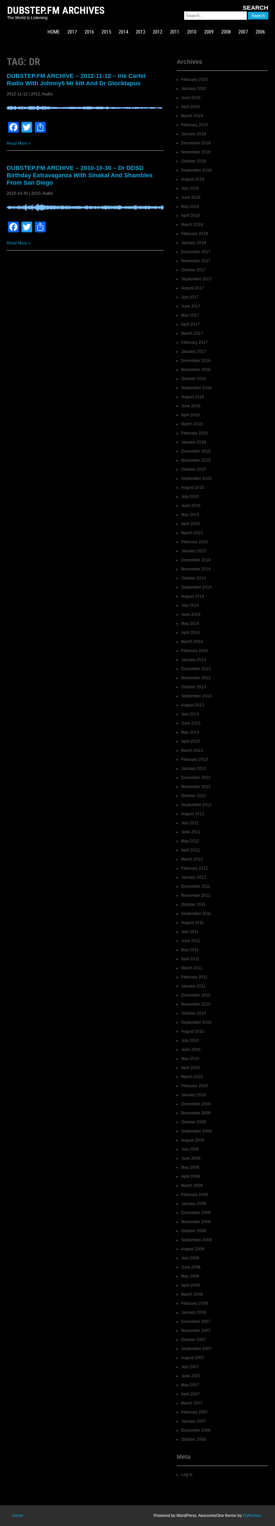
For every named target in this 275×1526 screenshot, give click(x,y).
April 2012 (190, 850)
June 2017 (191, 306)
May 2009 (190, 1167)
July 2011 (190, 931)
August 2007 (192, 1357)
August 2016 (192, 397)
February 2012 (194, 868)
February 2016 (194, 433)
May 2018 (190, 206)
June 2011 (190, 940)
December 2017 (196, 251)
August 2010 (192, 1031)
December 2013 (196, 668)
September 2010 (196, 1022)
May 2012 (190, 841)
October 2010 (193, 1013)
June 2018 (191, 197)
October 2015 (193, 469)
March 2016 (192, 424)
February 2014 (194, 650)
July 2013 (190, 714)
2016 (89, 32)
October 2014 (193, 578)
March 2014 (192, 641)
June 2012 (191, 832)
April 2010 (190, 1067)
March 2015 (192, 532)
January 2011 (193, 986)
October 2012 (193, 795)
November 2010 (196, 1004)
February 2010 (194, 1085)
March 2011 (192, 968)
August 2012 (192, 814)
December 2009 (196, 1104)
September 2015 (196, 478)
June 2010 (191, 1049)
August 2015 (192, 487)
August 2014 (192, 596)
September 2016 (196, 387)
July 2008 (190, 1258)
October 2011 (193, 904)
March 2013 (192, 750)
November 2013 (196, 678)
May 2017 (190, 315)
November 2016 (196, 369)
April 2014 (190, 632)
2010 (192, 32)
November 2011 (195, 895)
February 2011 (194, 977)
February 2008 (194, 1303)
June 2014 (191, 614)
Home (17, 1515)
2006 (260, 32)
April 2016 (190, 415)
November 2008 (196, 1221)
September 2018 (196, 170)
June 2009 (191, 1158)
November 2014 (196, 569)
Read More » (19, 143)
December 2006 (196, 1430)
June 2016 (191, 406)
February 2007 (194, 1412)
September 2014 (196, 587)
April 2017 (190, 324)
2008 (226, 32)
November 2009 (196, 1113)
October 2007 (193, 1339)
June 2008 (191, 1267)
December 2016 (196, 360)
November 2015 (196, 460)
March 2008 (192, 1294)
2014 (123, 32)
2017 (72, 32)
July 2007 (190, 1367)
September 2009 (196, 1131)
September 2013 (196, 696)
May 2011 (190, 949)
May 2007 (190, 1385)
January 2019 (193, 134)
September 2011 (196, 913)
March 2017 (192, 333)
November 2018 (196, 152)
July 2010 (190, 1040)
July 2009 (190, 1149)
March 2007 (192, 1403)
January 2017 (193, 351)
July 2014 (190, 605)
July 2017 (190, 297)
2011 (174, 32)
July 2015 (190, 496)
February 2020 (194, 79)
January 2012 (193, 877)
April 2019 (190, 106)
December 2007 (196, 1321)
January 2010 (193, 1095)
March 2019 (192, 115)
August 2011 (192, 922)
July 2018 (190, 188)
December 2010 (196, 995)
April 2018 (190, 215)
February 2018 (194, 233)
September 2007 (196, 1348)
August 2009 (192, 1140)
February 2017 (194, 342)
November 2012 (196, 786)
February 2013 (194, 759)
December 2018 (196, 143)
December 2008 (196, 1212)
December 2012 (196, 777)
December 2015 (196, 451)
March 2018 (192, 224)
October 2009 (193, 1122)
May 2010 (190, 1058)
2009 (209, 32)
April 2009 (190, 1176)
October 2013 (193, 687)
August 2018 (192, 179)
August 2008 (192, 1249)
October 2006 (193, 1439)
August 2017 (192, 288)
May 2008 (190, 1276)
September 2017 (196, 279)
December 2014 (196, 560)
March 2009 (192, 1185)
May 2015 (190, 514)
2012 (157, 32)
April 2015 (190, 523)
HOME (54, 32)
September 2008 (196, 1240)
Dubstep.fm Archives (56, 10)
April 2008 (190, 1285)
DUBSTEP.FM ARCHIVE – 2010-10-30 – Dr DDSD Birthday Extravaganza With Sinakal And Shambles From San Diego (80, 175)
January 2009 (193, 1203)
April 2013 (190, 741)
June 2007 (191, 1376)
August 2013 (192, 705)
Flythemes (252, 1515)
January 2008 (193, 1312)
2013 (140, 32)
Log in (186, 1474)
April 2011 (190, 959)
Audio (47, 94)
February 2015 (194, 542)
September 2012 (196, 804)
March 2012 (192, 859)
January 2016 (193, 442)
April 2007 (190, 1394)
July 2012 (190, 823)
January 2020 (193, 88)
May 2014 (190, 623)
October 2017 (193, 270)
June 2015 (191, 505)
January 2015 (193, 551)
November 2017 (196, 261)
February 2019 (194, 125)
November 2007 (196, 1330)
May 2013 (190, 732)
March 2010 (192, 1076)
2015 (106, 32)
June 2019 (191, 97)
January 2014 (193, 659)
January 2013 (193, 768)
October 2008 (193, 1231)
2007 (243, 32)
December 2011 (195, 886)
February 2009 (194, 1194)
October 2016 (193, 378)
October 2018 (193, 161)
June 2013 (191, 723)
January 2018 (193, 242)
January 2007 (193, 1421)
